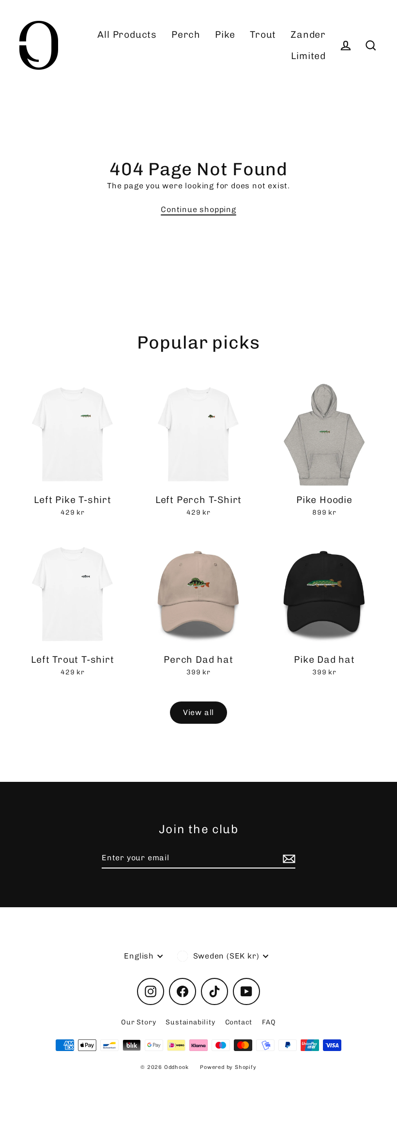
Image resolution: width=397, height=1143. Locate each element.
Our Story (138, 1022)
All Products (127, 34)
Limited (308, 55)
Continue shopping (198, 209)
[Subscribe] (287, 858)
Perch (185, 34)
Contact (239, 1022)
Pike (225, 34)
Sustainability (190, 1022)
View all (198, 712)
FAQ (268, 1022)
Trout (263, 34)
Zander (308, 34)
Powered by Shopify (228, 1067)
